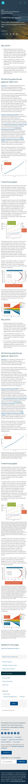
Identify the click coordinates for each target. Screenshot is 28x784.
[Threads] (15, 733)
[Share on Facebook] (7, 34)
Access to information (6, 737)
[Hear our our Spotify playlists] (12, 733)
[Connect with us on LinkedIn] (9, 733)
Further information (7, 681)
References (5, 685)
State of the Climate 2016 (7, 13)
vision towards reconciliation (18, 781)
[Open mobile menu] (20, 3)
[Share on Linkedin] (13, 34)
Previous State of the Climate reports (10, 11)
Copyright (3, 739)
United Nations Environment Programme (11, 128)
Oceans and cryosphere (8, 668)
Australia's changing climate (9, 665)
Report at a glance (7, 661)
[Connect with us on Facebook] (2, 733)
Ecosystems (22, 696)
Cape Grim (4, 85)
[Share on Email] (17, 34)
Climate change (6, 694)
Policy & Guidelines (6, 742)
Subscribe (22, 761)
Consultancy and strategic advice (10, 696)
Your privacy (16, 742)
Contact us (6, 752)
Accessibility (18, 737)
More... (14, 703)
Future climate (6, 678)
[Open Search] (25, 3)
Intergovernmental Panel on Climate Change (15, 124)
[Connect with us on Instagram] (5, 733)
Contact (4, 31)
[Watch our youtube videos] (18, 733)
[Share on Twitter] (10, 34)
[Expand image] (14, 442)
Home (2, 10)
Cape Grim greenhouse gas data (9, 114)
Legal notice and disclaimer (16, 739)
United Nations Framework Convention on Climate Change (12, 139)
